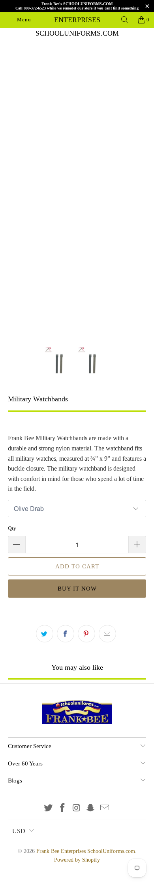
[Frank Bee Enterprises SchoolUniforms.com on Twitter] (48, 808)
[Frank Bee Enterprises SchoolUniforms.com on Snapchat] (91, 808)
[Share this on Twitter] (44, 633)
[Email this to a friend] (107, 633)
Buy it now (77, 588)
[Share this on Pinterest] (86, 633)
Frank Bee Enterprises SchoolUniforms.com (77, 20)
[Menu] (4, 20)
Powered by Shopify (77, 860)
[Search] (124, 20)
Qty (12, 528)
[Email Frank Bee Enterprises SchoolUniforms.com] (105, 808)
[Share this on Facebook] (65, 633)
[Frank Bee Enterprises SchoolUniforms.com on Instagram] (77, 808)
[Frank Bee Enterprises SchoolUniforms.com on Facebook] (62, 808)
